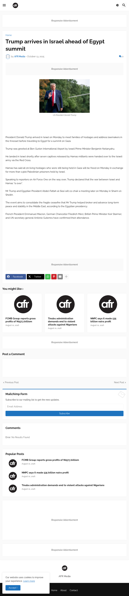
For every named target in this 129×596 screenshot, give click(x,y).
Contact (74, 590)
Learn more (29, 581)
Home (9, 35)
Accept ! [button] (13, 588)
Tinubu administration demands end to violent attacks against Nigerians (62, 321)
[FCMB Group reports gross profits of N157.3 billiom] (22, 304)
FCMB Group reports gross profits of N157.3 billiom (21, 320)
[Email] (60, 276)
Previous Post (12, 382)
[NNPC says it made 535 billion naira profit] (107, 304)
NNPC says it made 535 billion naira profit (103, 320)
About (63, 590)
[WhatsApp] (47, 276)
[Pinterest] (54, 276)
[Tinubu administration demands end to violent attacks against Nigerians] (64, 304)
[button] (4, 5)
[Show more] (66, 276)
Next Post (119, 382)
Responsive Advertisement (64, 20)
